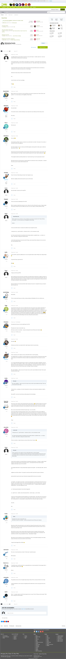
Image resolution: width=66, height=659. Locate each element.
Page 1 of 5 (16, 51)
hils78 (6, 592)
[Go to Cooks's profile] (6, 517)
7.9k (6, 208)
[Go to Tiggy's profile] (6, 309)
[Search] (64, 12)
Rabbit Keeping (60, 636)
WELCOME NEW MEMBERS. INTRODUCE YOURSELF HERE (13, 20)
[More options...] (46, 54)
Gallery (26, 636)
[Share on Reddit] (5, 621)
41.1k (6, 114)
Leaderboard (16, 14)
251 (6, 586)
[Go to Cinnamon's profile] (6, 325)
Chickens (10, 4)
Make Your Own (60, 640)
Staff (6, 14)
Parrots (37, 647)
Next (9, 51)
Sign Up (62, 9)
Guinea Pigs (23, 4)
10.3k (6, 361)
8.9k (6, 181)
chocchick (6, 427)
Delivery (15, 637)
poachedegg (6, 292)
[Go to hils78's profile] (6, 595)
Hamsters (37, 645)
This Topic (60, 12)
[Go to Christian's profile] (6, 176)
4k (6, 571)
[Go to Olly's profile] (6, 356)
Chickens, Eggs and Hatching (15, 39)
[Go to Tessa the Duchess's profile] (6, 406)
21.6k (6, 387)
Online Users (10, 14)
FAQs (4, 637)
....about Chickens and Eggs (16, 35)
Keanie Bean (6, 91)
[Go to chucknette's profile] (6, 581)
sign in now (23, 608)
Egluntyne (6, 105)
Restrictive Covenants (5, 34)
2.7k (6, 411)
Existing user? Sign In (55, 9)
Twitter (36, 631)
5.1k (6, 261)
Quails (37, 648)
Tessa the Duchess (6, 402)
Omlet (4, 4)
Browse (3, 12)
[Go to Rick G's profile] (35, 31)
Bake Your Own (60, 641)
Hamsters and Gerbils (26, 4)
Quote (14, 87)
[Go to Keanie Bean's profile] (6, 94)
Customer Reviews (6, 636)
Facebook (38, 631)
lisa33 (6, 339)
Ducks (37, 641)
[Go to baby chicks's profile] (35, 39)
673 (6, 144)
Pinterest (43, 631)
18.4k (6, 330)
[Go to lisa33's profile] (6, 342)
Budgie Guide (38, 636)
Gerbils (37, 643)
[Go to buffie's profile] (6, 256)
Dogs (13, 4)
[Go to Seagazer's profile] (6, 202)
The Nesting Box (14, 22)
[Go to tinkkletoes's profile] (35, 26)
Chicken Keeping (60, 635)
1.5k (6, 131)
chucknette (6, 577)
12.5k (6, 522)
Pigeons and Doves (50, 644)
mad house (6, 549)
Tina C (6, 122)
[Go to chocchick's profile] (6, 431)
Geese (48, 641)
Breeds (46, 634)
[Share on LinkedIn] (6, 621)
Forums (2, 14)
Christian (6, 172)
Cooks (6, 513)
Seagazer (6, 199)
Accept (51, 0)
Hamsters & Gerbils (25, 7)
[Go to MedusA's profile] (51, 28)
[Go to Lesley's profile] (6, 381)
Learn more (47, 0)
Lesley (6, 378)
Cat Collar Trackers (5, 25)
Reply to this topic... (10, 613)
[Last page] (12, 51)
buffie (6, 252)
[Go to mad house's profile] (6, 553)
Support (34, 7)
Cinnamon (6, 322)
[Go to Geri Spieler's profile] (35, 22)
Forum (26, 635)
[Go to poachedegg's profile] (6, 295)
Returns (15, 639)
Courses (57, 634)
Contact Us (15, 635)
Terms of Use (36, 653)
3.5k (6, 436)
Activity (7, 12)
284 (6, 600)
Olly (6, 352)
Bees (36, 635)
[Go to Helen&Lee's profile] (6, 139)
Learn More (8, 656)
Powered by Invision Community (33, 658)
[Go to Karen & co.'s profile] (6, 566)
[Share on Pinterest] (8, 621)
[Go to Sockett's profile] (35, 35)
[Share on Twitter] (1, 621)
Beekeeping (60, 637)
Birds (29, 4)
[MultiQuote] (12, 87)
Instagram (34, 631)
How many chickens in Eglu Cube (7, 29)
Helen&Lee (6, 135)
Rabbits (20, 4)
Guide (35, 634)
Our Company (5, 635)
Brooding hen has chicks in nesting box (8, 38)
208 (6, 558)
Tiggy (6, 305)
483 (6, 100)
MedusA (53, 28)
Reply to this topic (43, 47)
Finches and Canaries (39, 642)
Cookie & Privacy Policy (42, 653)
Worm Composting (39, 650)
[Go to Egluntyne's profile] (6, 109)
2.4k (6, 314)
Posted (14, 54)
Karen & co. (6, 563)
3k (6, 301)
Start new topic (33, 47)
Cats (16, 4)
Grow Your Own (60, 639)
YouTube (41, 631)
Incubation (37, 646)
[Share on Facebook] (3, 621)
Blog (25, 637)
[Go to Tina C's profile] (6, 126)
